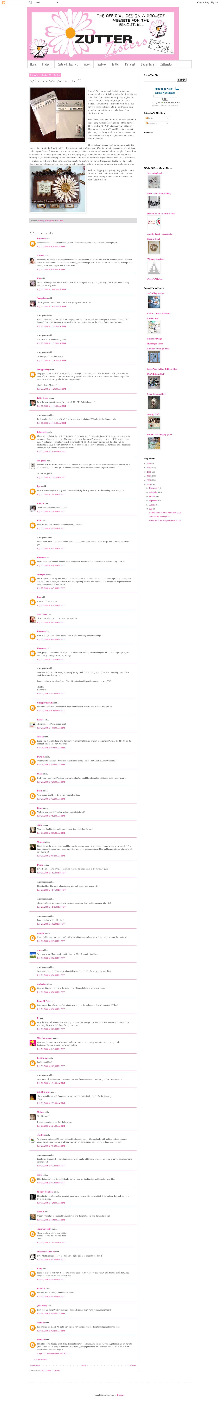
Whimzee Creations (155, 258)
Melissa (40, 1112)
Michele (40, 736)
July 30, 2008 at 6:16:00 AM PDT (51, 1219)
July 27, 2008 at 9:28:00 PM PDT (51, 710)
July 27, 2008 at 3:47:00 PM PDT (51, 588)
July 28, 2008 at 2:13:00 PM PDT (51, 941)
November (153, 492)
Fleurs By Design (154, 338)
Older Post (131, 1365)
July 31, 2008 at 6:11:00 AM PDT (51, 1313)
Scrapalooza (42, 298)
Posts (150, 118)
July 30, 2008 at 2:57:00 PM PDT (51, 1259)
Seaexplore (42, 574)
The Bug (41, 1134)
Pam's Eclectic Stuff (155, 373)
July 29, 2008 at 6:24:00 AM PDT (51, 1125)
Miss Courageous (44, 1038)
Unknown (41, 238)
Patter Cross (42, 397)
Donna (40, 864)
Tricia (39, 824)
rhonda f (41, 1339)
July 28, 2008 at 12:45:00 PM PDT (51, 906)
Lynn (39, 486)
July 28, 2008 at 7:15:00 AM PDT (51, 747)
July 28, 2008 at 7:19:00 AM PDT (51, 764)
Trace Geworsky (44, 1228)
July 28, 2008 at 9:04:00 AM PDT (51, 855)
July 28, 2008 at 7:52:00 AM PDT (51, 815)
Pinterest (130, 64)
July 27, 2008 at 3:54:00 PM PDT (51, 605)
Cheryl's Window (155, 279)
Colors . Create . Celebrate (158, 313)
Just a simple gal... (155, 173)
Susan (40, 773)
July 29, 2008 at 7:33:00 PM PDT (51, 1165)
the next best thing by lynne (159, 434)
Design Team (147, 64)
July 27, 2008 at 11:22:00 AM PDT (51, 343)
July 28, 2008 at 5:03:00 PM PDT (51, 1029)
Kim (39, 278)
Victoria (40, 255)
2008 (149, 484)
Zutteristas (166, 64)
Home (33, 64)
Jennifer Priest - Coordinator (160, 233)
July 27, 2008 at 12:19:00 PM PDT (51, 451)
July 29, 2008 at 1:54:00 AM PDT (51, 1083)
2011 (149, 471)
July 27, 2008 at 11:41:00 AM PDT (51, 405)
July (151, 508)
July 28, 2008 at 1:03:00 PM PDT (51, 923)
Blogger (120, 1394)
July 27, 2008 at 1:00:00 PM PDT (51, 494)
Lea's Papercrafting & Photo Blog (162, 368)
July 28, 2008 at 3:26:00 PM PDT (51, 975)
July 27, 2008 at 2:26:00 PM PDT (51, 511)
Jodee (39, 1174)
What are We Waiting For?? (160, 516)
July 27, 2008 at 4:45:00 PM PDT (51, 622)
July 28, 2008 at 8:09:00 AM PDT (51, 832)
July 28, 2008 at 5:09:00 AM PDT (51, 727)
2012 (149, 467)
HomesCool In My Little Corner (161, 213)
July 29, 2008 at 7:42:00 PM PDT (51, 1182)
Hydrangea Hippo (155, 343)
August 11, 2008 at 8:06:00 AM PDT (52, 1353)
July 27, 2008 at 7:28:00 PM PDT (51, 659)
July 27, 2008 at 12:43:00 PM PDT (51, 477)
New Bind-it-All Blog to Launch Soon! (165, 520)
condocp (40, 932)
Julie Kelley (42, 1305)
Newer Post (35, 1365)
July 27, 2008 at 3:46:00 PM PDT (51, 565)
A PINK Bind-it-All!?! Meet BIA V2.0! (165, 512)
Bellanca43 (42, 432)
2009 (149, 480)
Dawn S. (41, 756)
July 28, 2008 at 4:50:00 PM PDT (51, 1009)
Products (47, 64)
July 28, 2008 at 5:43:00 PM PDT (51, 1049)
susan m (40, 1211)
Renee (39, 807)
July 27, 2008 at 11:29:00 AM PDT (51, 360)
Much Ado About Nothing (159, 193)
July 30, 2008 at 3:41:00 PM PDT (51, 1279)
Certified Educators (67, 64)
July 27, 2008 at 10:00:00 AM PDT (51, 289)
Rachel (40, 719)
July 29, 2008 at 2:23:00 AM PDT (51, 1103)
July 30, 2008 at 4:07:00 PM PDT (51, 1296)
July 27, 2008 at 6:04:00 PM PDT (51, 639)
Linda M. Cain (43, 1001)
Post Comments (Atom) (50, 1370)
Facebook (101, 64)
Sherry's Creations (45, 1191)
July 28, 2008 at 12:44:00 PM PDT (51, 889)
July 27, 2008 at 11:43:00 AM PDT (51, 422)
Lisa (39, 597)
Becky (39, 1268)
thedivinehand (153, 238)
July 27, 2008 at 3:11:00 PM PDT (51, 548)
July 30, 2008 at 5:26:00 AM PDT (51, 1202)
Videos (87, 64)
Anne (39, 950)
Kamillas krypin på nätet (158, 348)
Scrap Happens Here (156, 393)
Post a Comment (40, 1359)
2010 (149, 475)
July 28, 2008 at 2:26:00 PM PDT (51, 957)
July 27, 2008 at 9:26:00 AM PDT (51, 246)
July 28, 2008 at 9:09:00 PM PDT (51, 1066)
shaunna (41, 1322)
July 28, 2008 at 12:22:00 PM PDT (51, 872)
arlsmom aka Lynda (46, 1251)
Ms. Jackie (41, 460)
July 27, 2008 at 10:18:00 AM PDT (51, 306)
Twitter (115, 64)
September (153, 500)
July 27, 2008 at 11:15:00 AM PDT (51, 326)
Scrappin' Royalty (45, 702)
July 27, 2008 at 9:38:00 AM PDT (51, 269)
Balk (39, 520)
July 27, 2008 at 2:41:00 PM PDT (51, 528)
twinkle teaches (43, 1092)
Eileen (39, 790)
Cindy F (40, 503)
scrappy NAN (153, 414)
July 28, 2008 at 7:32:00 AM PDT (51, 798)
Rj (38, 1018)
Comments (152, 123)
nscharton (41, 984)
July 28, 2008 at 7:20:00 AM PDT (51, 781)
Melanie (40, 842)
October (152, 496)
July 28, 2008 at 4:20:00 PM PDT (51, 992)
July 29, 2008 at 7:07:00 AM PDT (51, 1145)
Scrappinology (43, 369)
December (153, 487)
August (152, 504)
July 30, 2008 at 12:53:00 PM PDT (51, 1242)
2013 (149, 463)
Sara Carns (42, 614)
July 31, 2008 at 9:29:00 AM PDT (51, 1330)
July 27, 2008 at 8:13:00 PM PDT (51, 693)
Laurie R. (41, 1288)
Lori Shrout (42, 1057)
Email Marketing (161, 106)
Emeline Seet (152, 318)
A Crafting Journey (156, 293)
